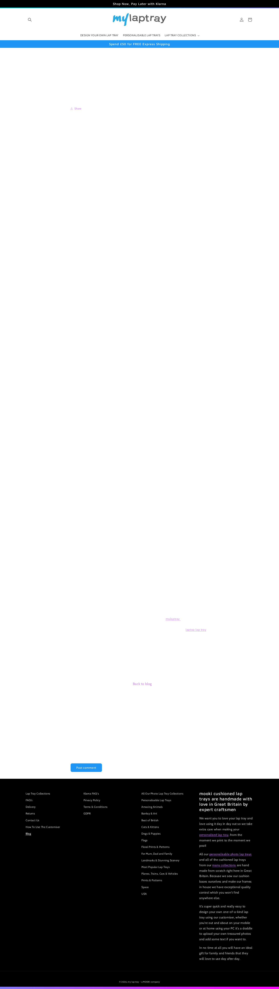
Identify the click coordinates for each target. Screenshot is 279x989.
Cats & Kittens (150, 827)
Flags (144, 840)
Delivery (31, 807)
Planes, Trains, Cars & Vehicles (159, 873)
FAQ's (29, 800)
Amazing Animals (152, 807)
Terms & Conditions (96, 807)
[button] (30, 20)
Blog (28, 833)
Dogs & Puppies (151, 833)
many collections (224, 865)
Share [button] (77, 108)
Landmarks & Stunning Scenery (160, 860)
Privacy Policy (92, 800)
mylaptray (173, 618)
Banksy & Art (149, 813)
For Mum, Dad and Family (156, 853)
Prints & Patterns (151, 880)
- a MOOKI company (150, 981)
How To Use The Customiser (43, 827)
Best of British (150, 820)
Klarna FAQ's (91, 793)
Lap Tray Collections (38, 793)
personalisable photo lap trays (230, 854)
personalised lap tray (214, 835)
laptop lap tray (196, 630)
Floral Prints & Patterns (155, 847)
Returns (30, 813)
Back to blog (142, 684)
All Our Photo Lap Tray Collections (162, 793)
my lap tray (133, 981)
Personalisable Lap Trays (156, 800)
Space (145, 887)
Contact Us (32, 820)
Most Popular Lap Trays (155, 867)
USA (144, 893)
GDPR (87, 813)
